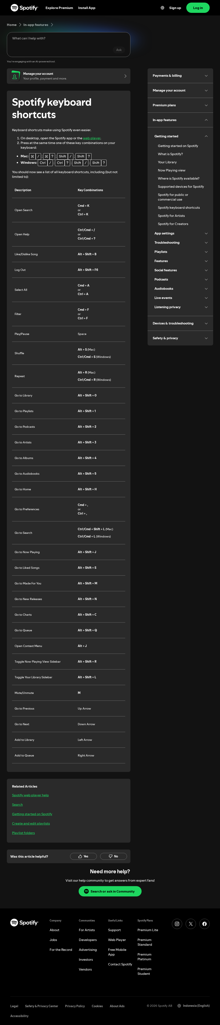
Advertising (88, 949)
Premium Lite (148, 929)
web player (91, 138)
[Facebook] (204, 924)
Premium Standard (145, 942)
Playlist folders (23, 832)
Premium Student (144, 971)
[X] (191, 924)
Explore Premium (59, 7)
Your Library (167, 162)
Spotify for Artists (171, 215)
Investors (86, 959)
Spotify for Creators (173, 223)
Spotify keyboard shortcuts (179, 207)
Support (114, 929)
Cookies (97, 1006)
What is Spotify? (170, 154)
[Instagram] (177, 924)
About (54, 929)
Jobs (53, 939)
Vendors (85, 969)
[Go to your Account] (124, 76)
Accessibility (19, 1016)
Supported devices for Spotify (181, 186)
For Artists (87, 929)
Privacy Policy (75, 1006)
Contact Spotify (120, 964)
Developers (88, 939)
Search (17, 804)
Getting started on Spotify (32, 814)
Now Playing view (171, 170)
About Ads (117, 1006)
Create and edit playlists (31, 823)
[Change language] (162, 7)
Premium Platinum (144, 956)
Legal (14, 1006)
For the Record (61, 949)
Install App (86, 7)
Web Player (117, 939)
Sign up (175, 7)
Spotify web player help (30, 795)
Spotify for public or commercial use (173, 197)
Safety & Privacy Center (41, 1006)
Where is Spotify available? (178, 178)
